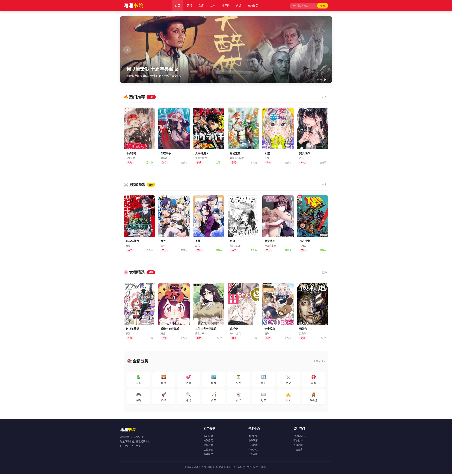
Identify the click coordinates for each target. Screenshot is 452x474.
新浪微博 (298, 440)
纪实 (263, 397)
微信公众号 (299, 435)
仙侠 (163, 379)
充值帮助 (253, 444)
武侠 (213, 397)
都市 (213, 379)
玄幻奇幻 (208, 435)
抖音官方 (298, 449)
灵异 (238, 397)
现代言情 (208, 444)
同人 (288, 397)
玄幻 (138, 379)
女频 (201, 5)
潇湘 (133, 5)
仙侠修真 (208, 440)
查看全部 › (319, 361)
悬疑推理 (208, 454)
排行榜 (226, 5)
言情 (188, 379)
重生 (263, 379)
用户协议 (253, 435)
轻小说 (313, 397)
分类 (238, 5)
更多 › (325, 96)
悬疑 (188, 397)
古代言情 (208, 449)
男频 (189, 5)
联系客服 (253, 454)
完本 (212, 5)
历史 (288, 379)
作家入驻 (253, 449)
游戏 (138, 397)
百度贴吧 (298, 444)
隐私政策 (253, 440)
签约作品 (253, 5)
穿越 (238, 379)
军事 (313, 379)
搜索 (322, 6)
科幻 (163, 397)
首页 (177, 5)
